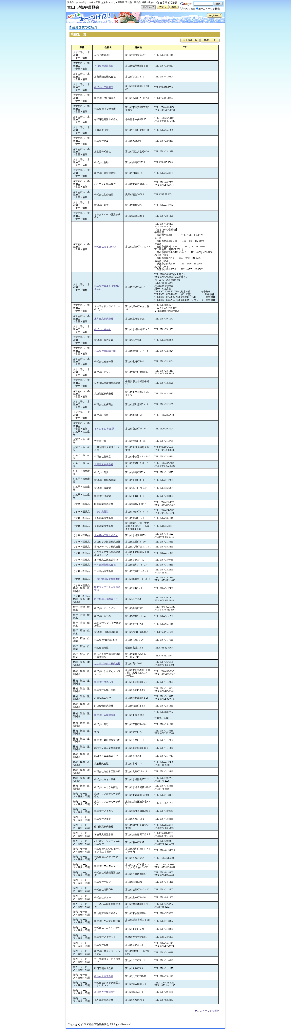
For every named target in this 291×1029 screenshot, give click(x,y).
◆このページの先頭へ (207, 1010)
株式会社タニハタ (103, 682)
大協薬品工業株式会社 (106, 535)
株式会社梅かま (102, 329)
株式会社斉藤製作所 (105, 715)
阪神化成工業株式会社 (106, 599)
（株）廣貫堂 (101, 511)
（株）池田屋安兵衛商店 (107, 579)
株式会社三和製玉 (103, 87)
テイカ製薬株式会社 (105, 564)
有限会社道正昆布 (103, 65)
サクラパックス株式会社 (107, 663)
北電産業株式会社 (103, 464)
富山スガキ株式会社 (105, 992)
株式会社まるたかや (105, 246)
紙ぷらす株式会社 (103, 976)
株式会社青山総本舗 (105, 350)
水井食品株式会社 (103, 318)
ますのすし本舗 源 (104, 428)
